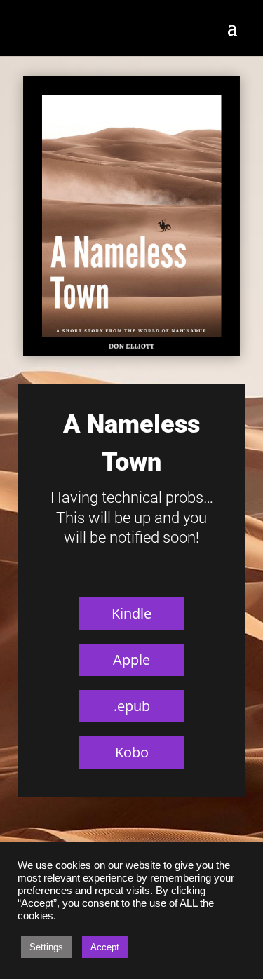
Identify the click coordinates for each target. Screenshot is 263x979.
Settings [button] (46, 947)
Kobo (132, 752)
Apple (131, 659)
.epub (132, 705)
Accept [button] (104, 947)
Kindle (131, 613)
